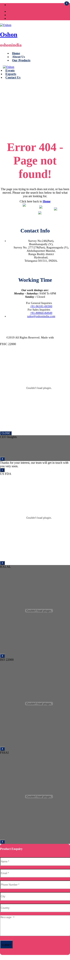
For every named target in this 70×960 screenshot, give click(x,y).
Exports (10, 74)
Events (10, 70)
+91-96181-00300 (41, 306)
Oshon (8, 34)
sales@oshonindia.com (41, 316)
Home (16, 53)
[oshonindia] (5, 25)
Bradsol (59, 337)
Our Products (21, 60)
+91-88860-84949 (41, 312)
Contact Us (12, 77)
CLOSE (6, 433)
